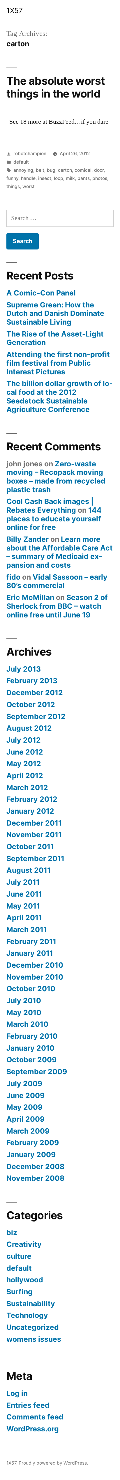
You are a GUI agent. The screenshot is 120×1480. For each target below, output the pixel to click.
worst (28, 186)
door (99, 170)
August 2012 (29, 728)
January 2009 (31, 1154)
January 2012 (30, 811)
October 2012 (30, 704)
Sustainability (30, 1303)
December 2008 (35, 1166)
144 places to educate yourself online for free (54, 519)
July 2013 (23, 669)
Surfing (19, 1291)
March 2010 (27, 1024)
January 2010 (30, 1048)
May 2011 (23, 906)
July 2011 (23, 882)
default (21, 162)
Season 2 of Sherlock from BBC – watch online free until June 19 (57, 606)
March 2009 (28, 1131)
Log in (17, 1393)
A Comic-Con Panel (41, 292)
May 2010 (23, 1012)
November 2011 (34, 834)
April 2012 (24, 775)
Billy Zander (27, 539)
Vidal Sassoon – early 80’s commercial (56, 581)
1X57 (14, 10)
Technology (27, 1315)
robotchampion (29, 153)
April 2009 (25, 1119)
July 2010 (23, 1000)
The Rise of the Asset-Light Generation (55, 338)
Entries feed (28, 1405)
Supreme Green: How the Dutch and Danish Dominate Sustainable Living (55, 313)
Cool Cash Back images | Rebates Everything (49, 505)
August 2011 (28, 870)
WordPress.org (32, 1428)
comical (83, 170)
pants (83, 178)
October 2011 (30, 846)
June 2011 (24, 894)
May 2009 (24, 1107)
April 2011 (24, 917)
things (13, 186)
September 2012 (36, 716)
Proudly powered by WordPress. (53, 1463)
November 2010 (34, 977)
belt (40, 170)
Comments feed (34, 1416)
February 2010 (32, 1036)
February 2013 (31, 680)
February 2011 (31, 941)
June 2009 (25, 1095)
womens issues (33, 1339)
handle (28, 178)
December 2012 (34, 692)
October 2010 (30, 988)
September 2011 (35, 858)
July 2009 (24, 1083)
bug (51, 170)
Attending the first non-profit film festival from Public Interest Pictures (58, 363)
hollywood (24, 1279)
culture (18, 1256)
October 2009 (31, 1059)
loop (58, 178)
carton (65, 170)
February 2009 (32, 1142)
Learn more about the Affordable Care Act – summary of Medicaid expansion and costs (59, 552)
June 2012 (24, 752)
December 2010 (34, 965)
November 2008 (35, 1178)
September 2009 (36, 1071)
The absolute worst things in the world (55, 87)
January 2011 (29, 953)
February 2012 (31, 799)
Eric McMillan (30, 597)
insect (44, 178)
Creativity (24, 1244)
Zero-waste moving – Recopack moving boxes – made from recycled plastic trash (55, 476)
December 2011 (34, 823)
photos (99, 178)
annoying (23, 170)
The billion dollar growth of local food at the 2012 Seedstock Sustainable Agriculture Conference (59, 396)
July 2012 (23, 740)
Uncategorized (32, 1327)
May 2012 (23, 763)
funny (12, 178)
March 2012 (27, 787)
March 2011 (26, 929)
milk (70, 178)
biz (11, 1232)
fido (13, 577)
